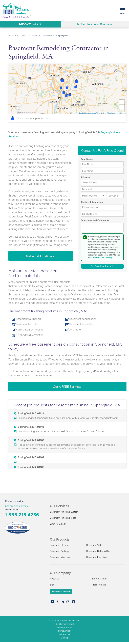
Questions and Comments (95, 220)
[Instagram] (68, 602)
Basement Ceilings (59, 551)
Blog (52, 584)
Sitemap (64, 637)
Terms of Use (98, 257)
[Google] (74, 602)
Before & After (99, 578)
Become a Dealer (61, 591)
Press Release (99, 584)
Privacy (109, 257)
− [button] (122, 107)
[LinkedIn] (62, 602)
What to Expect (58, 523)
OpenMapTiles (94, 113)
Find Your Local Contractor (97, 24)
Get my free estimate (17, 506)
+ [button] (122, 102)
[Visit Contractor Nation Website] (17, 527)
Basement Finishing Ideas (63, 517)
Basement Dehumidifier (98, 551)
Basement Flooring (59, 545)
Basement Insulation (96, 557)
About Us (54, 578)
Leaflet (82, 113)
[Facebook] (57, 602)
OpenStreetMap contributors (114, 113)
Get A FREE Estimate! (40, 256)
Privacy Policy (64, 630)
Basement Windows (60, 557)
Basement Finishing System (64, 511)
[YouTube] (52, 602)
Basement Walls (94, 545)
